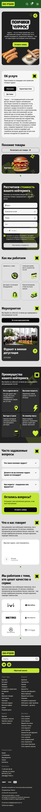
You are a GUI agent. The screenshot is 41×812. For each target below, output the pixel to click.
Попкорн (4, 687)
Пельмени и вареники (28, 701)
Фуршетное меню (27, 723)
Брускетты (24, 689)
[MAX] (9, 664)
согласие (9, 237)
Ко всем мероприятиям (20, 320)
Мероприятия (6, 757)
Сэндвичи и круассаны (9, 689)
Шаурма (4, 684)
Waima (13, 790)
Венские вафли (7, 705)
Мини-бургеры (26, 694)
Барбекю (24, 680)
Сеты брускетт (26, 728)
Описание (10, 89)
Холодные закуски (8, 719)
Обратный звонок (20, 671)
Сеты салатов (25, 730)
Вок (3, 694)
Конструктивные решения (24, 787)
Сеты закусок (25, 716)
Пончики (5, 701)
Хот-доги (4, 682)
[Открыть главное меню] (37, 4)
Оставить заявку (20, 45)
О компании (6, 755)
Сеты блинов (25, 721)
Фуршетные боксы (27, 696)
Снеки (4, 707)
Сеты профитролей (27, 739)
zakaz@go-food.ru (7, 776)
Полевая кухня (6, 710)
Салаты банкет (6, 723)
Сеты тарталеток (26, 742)
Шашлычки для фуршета (29, 732)
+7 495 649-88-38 (7, 769)
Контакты (5, 762)
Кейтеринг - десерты (28, 705)
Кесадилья (5, 691)
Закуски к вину (26, 726)
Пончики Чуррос (7, 703)
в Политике (30, 239)
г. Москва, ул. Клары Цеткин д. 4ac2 (8, 772)
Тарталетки (25, 682)
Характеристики (26, 89)
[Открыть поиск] (27, 4)
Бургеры (4, 680)
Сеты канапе (25, 719)
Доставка (9, 94)
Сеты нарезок (25, 737)
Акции (4, 753)
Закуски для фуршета (28, 691)
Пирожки (24, 698)
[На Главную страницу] (8, 4)
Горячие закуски (7, 721)
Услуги (4, 760)
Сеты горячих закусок (28, 746)
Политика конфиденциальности (12, 802)
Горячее (4, 716)
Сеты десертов (26, 735)
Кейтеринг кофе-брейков (29, 703)
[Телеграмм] (4, 664)
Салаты (23, 687)
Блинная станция (7, 696)
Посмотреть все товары (19, 150)
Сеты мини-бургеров (28, 744)
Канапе (23, 684)
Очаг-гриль (5, 698)
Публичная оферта (7, 805)
